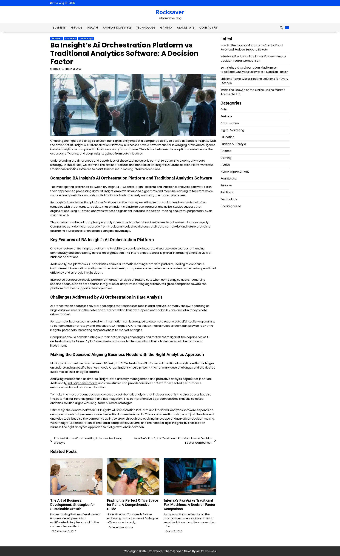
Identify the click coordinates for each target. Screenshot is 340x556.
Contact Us (208, 28)
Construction (229, 123)
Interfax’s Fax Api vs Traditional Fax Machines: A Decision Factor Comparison (189, 504)
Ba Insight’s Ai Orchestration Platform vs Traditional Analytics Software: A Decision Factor (254, 70)
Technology (145, 28)
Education (227, 137)
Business (59, 28)
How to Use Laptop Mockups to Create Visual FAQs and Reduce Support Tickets (251, 47)
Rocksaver (170, 12)
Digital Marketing (232, 130)
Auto (223, 110)
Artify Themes (206, 551)
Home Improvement (234, 172)
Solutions (70, 38)
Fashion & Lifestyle (117, 28)
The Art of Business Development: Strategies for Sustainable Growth (72, 504)
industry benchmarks (82, 383)
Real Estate (185, 28)
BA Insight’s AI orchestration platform (76, 202)
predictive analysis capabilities (177, 379)
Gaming (166, 28)
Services (226, 186)
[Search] (281, 27)
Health (92, 28)
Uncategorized (230, 206)
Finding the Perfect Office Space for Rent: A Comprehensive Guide (132, 504)
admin (57, 68)
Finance (76, 28)
